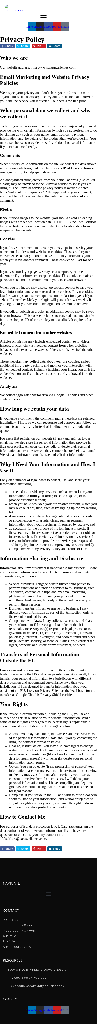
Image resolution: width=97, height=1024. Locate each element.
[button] (43, 17)
